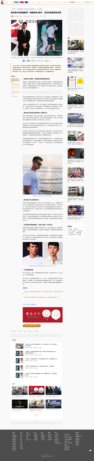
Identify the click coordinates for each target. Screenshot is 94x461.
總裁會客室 (65, 2)
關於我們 (77, 434)
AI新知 (48, 2)
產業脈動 (14, 439)
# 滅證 (24, 331)
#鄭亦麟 (31, 347)
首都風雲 (36, 439)
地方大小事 (28, 439)
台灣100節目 (66, 434)
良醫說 (65, 444)
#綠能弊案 (26, 347)
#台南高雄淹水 (80, 230)
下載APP (79, 2)
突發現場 (28, 434)
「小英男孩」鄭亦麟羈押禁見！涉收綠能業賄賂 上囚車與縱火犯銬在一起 (40, 297)
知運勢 (21, 448)
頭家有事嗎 (66, 449)
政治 (45, 2)
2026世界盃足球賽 (68, 439)
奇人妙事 (42, 439)
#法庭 (45, 16)
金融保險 (14, 441)
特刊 (55, 2)
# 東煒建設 (30, 331)
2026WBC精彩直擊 (68, 442)
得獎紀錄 (77, 438)
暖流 (27, 438)
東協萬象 (42, 438)
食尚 (21, 438)
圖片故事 (56, 439)
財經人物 (14, 438)
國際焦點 (14, 444)
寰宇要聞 (42, 434)
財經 (33, 2)
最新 (12, 2)
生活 (36, 2)
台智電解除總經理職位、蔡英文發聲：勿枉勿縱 (16, 93)
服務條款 (77, 444)
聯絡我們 (77, 441)
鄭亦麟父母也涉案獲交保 (16, 88)
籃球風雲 (49, 434)
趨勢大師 (14, 446)
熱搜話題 (42, 436)
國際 (52, 2)
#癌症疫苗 (76, 229)
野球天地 (49, 436)
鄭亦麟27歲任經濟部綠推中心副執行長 (16, 84)
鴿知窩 (56, 436)
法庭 (27, 436)
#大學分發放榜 (71, 232)
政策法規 (14, 448)
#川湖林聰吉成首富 (71, 234)
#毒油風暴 (79, 234)
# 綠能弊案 (14, 331)
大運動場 (49, 438)
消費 (21, 441)
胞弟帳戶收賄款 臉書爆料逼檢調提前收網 (16, 80)
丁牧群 (21, 16)
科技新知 (14, 443)
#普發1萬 (70, 229)
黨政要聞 (36, 434)
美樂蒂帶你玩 (67, 447)
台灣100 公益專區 (67, 437)
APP (49, 60)
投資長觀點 (14, 436)
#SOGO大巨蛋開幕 (71, 230)
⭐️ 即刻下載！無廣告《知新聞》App (31, 325)
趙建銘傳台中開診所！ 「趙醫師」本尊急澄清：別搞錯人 (29, 9)
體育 (58, 2)
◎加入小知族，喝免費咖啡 (29, 304)
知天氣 (21, 446)
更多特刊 (36, 414)
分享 (26, 60)
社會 (42, 2)
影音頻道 (56, 434)
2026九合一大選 (67, 436)
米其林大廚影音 (58, 443)
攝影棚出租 (78, 439)
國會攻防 (36, 436)
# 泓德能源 (36, 331)
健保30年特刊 (67, 446)
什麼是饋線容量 (15, 96)
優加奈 (17, 16)
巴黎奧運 (49, 439)
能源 (39, 2)
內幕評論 (36, 438)
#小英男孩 (40, 347)
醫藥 (21, 439)
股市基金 (14, 434)
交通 (21, 434)
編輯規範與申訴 (79, 436)
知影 (61, 2)
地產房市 (14, 449)
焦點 (30, 2)
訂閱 (44, 60)
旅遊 (21, 436)
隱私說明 (77, 443)
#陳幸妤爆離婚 (78, 232)
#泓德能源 (35, 347)
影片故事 (56, 438)
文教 (21, 443)
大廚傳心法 (66, 441)
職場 (21, 444)
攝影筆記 (56, 441)
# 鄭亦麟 (19, 331)
